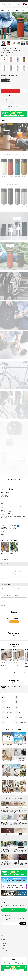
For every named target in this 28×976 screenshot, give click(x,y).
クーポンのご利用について (9, 95)
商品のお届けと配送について (9, 97)
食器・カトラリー (23, 10)
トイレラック (15, 660)
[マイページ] (20, 4)
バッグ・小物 (3, 598)
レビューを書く (14, 621)
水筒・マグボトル (4, 574)
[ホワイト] (4, 59)
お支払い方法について (5, 534)
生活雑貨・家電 (9, 10)
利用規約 (3, 948)
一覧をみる (14, 672)
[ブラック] (11, 68)
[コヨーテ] (24, 59)
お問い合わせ (4, 945)
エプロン (2, 571)
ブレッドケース (17, 578)
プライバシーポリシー (5, 950)
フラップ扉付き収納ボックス (6, 660)
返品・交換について (7, 101)
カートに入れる (10, 90)
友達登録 (14, 910)
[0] (23, 4)
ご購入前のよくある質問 (8, 103)
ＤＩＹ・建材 (17, 602)
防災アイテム (3, 605)
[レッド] (11, 59)
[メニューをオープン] (26, 4)
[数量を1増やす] (8, 86)
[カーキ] (4, 68)
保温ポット (17, 574)
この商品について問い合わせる (13, 106)
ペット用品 (3, 602)
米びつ (2, 578)
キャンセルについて (7, 99)
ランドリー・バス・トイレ (5, 595)
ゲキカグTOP (3, 10)
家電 (2, 588)
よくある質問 (4, 943)
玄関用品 (16, 595)
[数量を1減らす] (2, 86)
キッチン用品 (16, 10)
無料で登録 (23, 923)
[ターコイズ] (18, 59)
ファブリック (17, 598)
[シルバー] (18, 68)
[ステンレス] (24, 68)
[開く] (16, 4)
